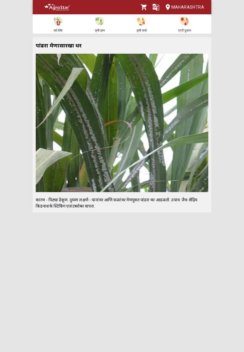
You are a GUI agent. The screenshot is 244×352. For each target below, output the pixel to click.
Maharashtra (187, 7)
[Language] (156, 7)
